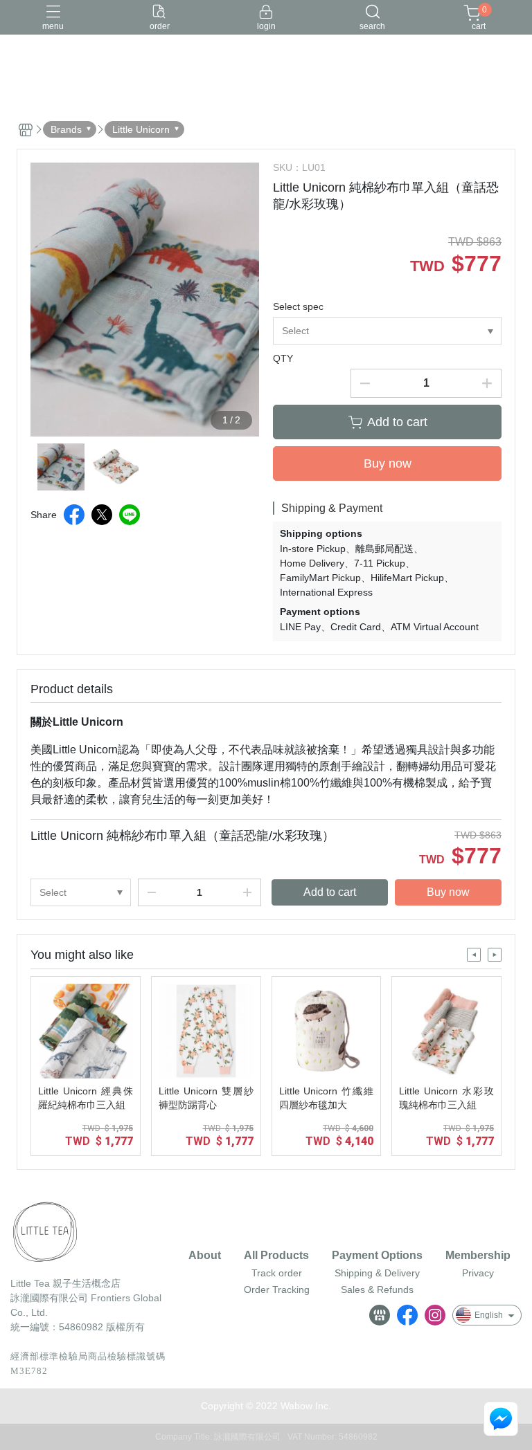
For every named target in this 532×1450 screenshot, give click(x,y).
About (204, 1255)
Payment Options (377, 1255)
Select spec (298, 306)
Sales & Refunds (377, 1289)
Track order (276, 1273)
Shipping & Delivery (377, 1273)
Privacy (478, 1273)
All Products (276, 1255)
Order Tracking (277, 1289)
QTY (283, 358)
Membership (478, 1255)
